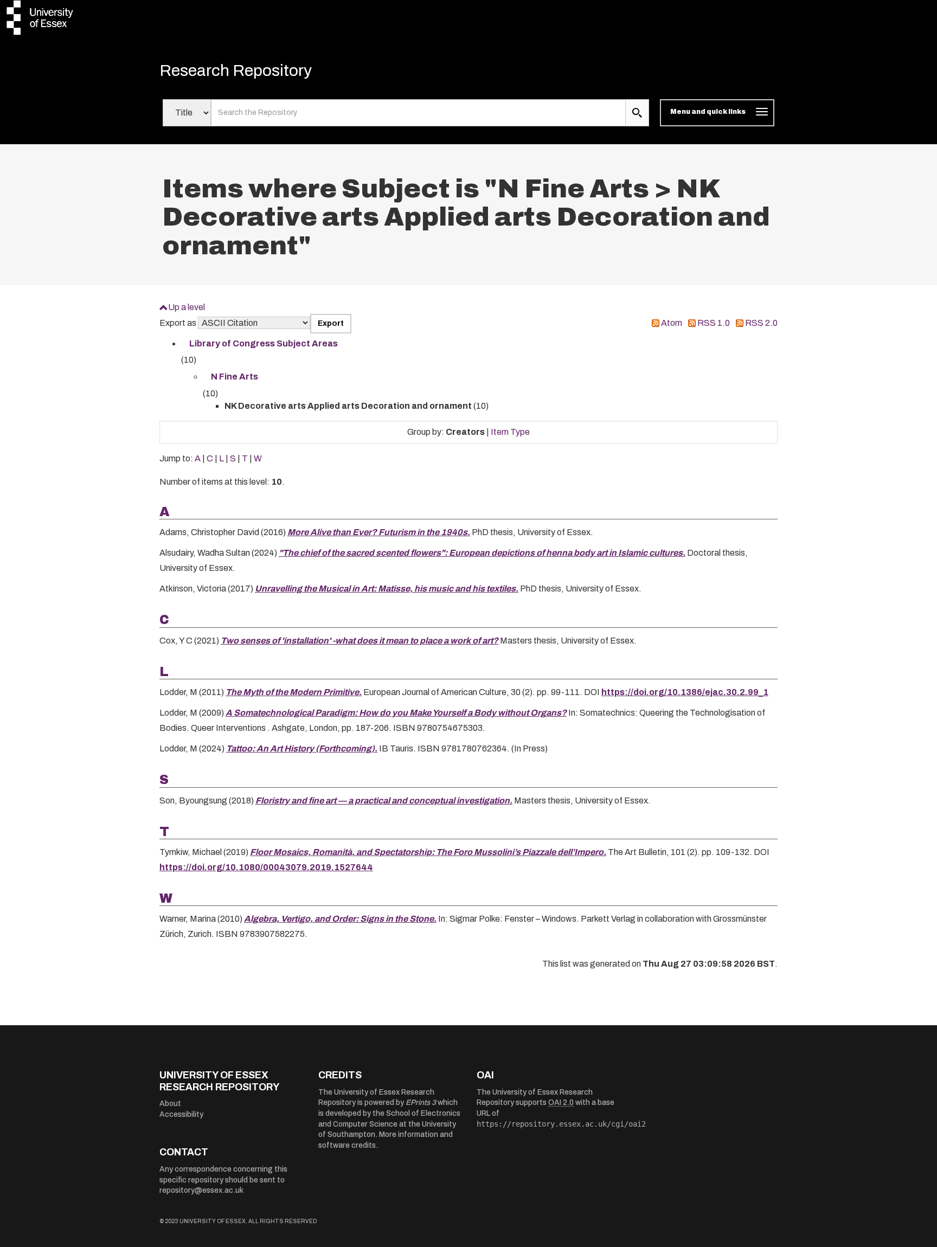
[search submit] (637, 112)
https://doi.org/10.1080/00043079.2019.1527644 (266, 867)
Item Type (510, 431)
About (170, 1104)
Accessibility (181, 1114)
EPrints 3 (421, 1102)
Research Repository (235, 70)
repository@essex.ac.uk (201, 1190)
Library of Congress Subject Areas (263, 343)
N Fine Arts (234, 376)
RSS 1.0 (713, 322)
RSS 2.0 (761, 322)
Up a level (186, 307)
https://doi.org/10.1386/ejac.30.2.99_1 (684, 692)
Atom (671, 322)
